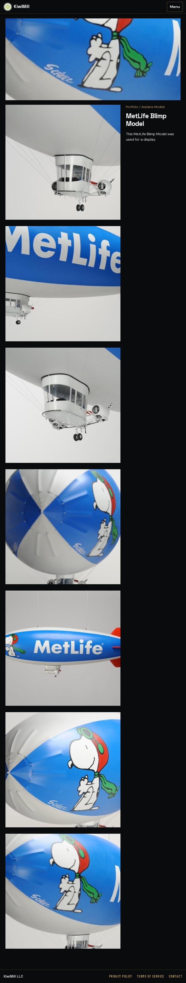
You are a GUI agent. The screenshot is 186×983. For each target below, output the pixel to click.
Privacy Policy (120, 976)
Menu (175, 6)
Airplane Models (153, 107)
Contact (175, 976)
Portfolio (132, 107)
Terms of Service (150, 976)
